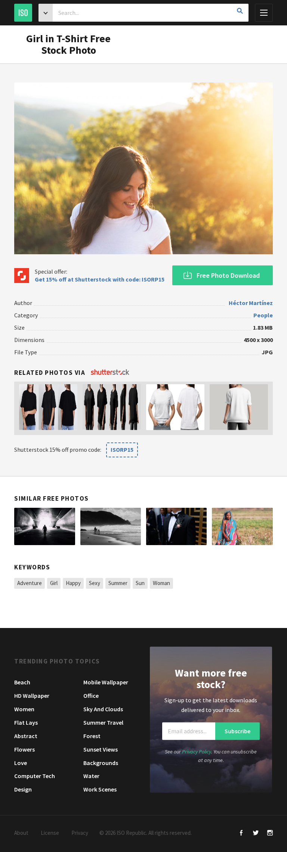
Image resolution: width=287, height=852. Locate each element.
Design (23, 789)
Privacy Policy (196, 751)
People (263, 315)
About (21, 832)
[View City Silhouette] (44, 526)
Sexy (94, 583)
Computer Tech (34, 776)
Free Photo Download (228, 275)
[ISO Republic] (23, 13)
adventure (29, 583)
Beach (22, 682)
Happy (73, 583)
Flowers (24, 749)
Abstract (25, 736)
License (50, 832)
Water (91, 776)
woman (161, 583)
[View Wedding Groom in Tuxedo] (176, 526)
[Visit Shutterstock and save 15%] (110, 373)
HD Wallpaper (31, 695)
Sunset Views (100, 749)
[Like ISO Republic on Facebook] (241, 833)
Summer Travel (103, 722)
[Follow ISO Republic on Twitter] (256, 833)
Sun (140, 583)
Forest (92, 736)
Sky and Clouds (103, 709)
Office (91, 695)
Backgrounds (100, 763)
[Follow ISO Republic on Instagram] (270, 833)
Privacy (79, 832)
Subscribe (237, 731)
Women (24, 709)
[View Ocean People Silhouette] (110, 526)
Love (20, 763)
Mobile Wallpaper (105, 682)
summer (117, 583)
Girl (54, 583)
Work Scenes (100, 789)
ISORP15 (122, 449)
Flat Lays (26, 722)
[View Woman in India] (242, 526)
